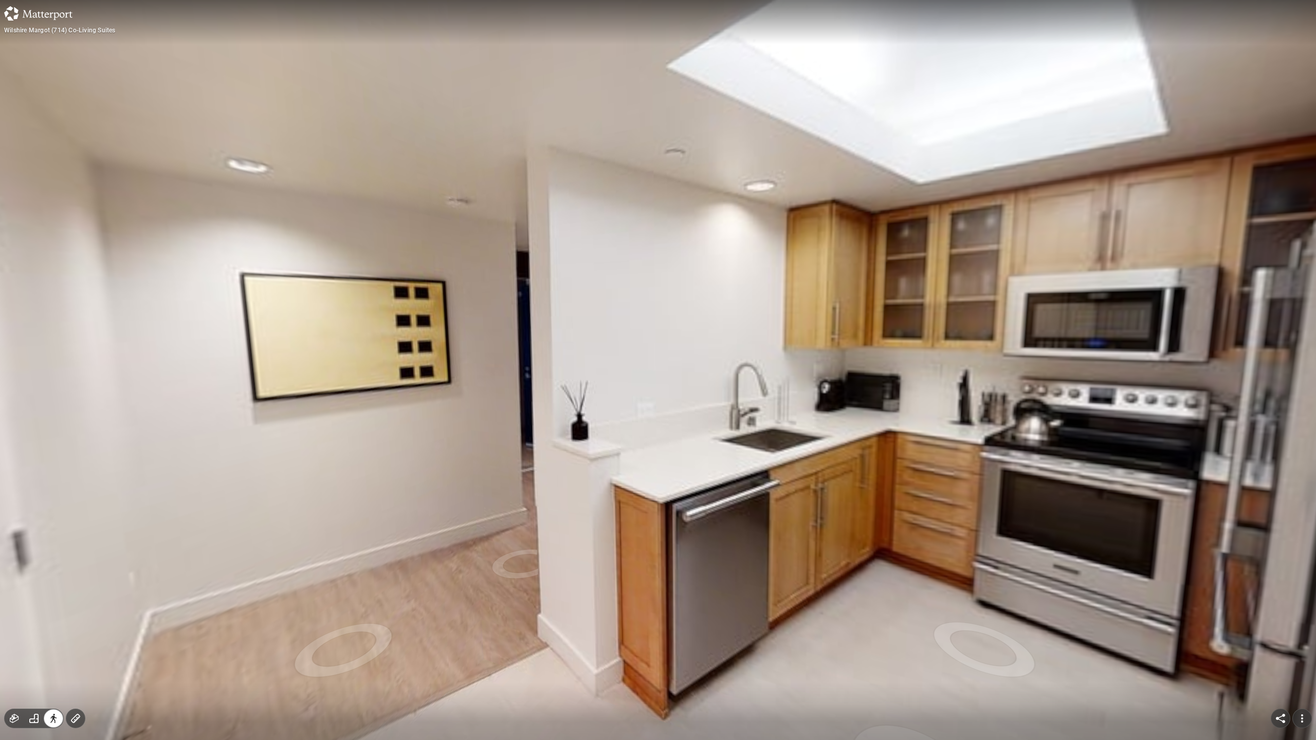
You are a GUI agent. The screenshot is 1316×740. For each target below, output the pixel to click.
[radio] (14, 718)
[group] (34, 718)
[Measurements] (75, 718)
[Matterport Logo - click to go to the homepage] (38, 13)
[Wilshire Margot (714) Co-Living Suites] (658, 370)
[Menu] (1302, 718)
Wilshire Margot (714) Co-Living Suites (60, 30)
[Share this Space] (1280, 718)
